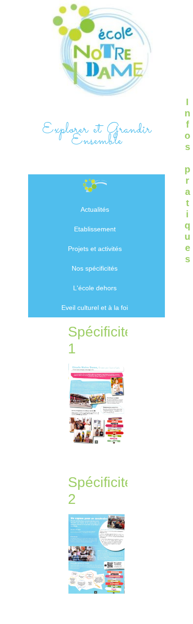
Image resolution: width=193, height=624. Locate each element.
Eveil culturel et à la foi (94, 307)
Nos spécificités (95, 268)
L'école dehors (95, 288)
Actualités (95, 209)
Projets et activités (95, 248)
